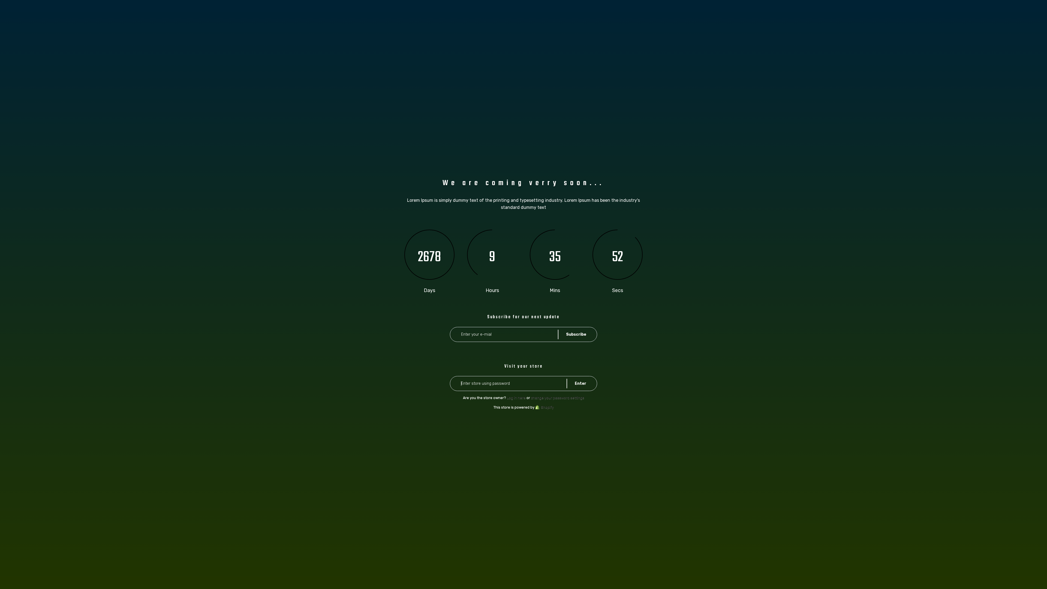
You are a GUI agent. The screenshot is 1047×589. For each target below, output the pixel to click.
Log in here (516, 398)
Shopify (547, 407)
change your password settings (557, 398)
